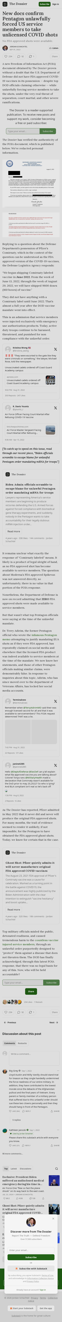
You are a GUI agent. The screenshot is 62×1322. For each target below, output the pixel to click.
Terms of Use (47, 1275)
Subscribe (31, 1257)
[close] (53, 1218)
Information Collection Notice (40, 1278)
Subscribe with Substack (33, 1268)
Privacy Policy (33, 1281)
